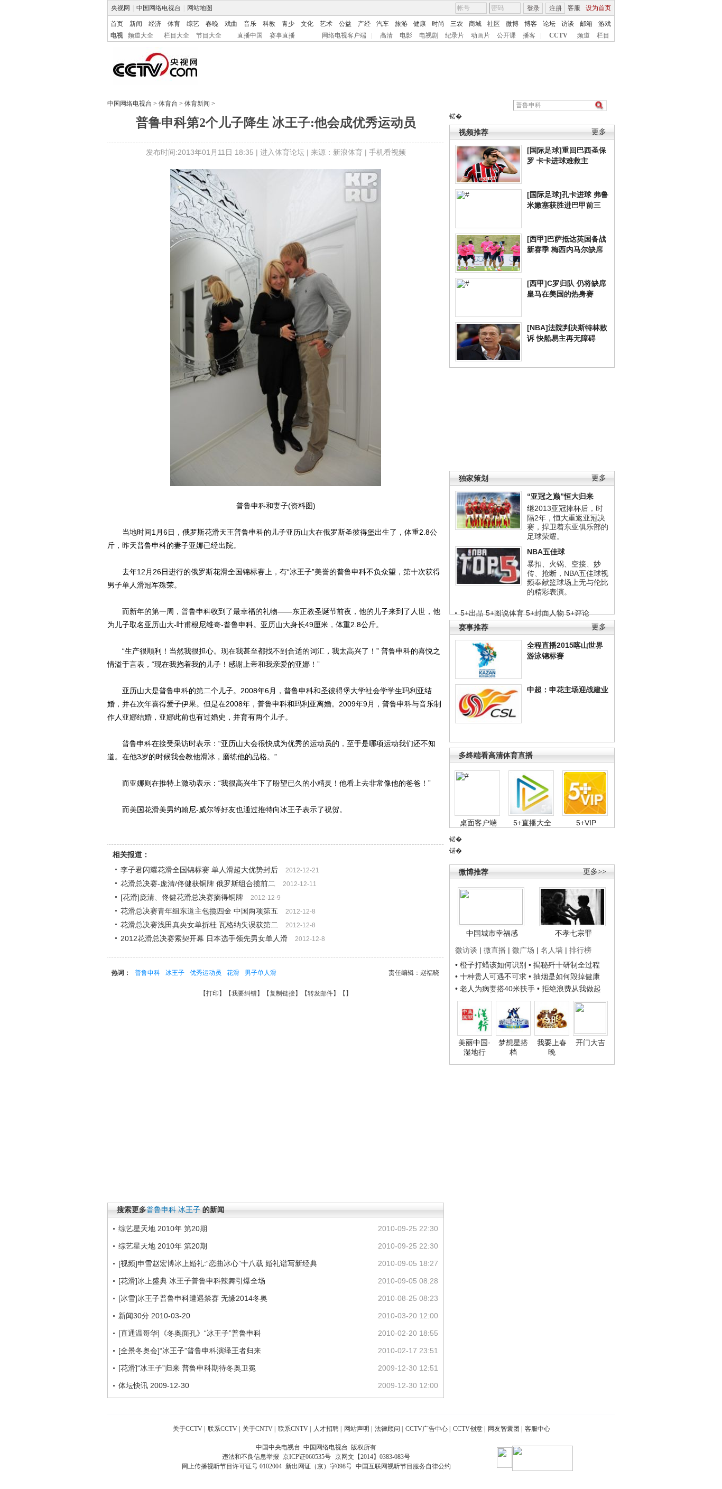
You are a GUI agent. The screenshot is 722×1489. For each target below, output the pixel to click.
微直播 (495, 950)
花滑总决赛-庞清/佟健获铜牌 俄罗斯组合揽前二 (198, 883)
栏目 (603, 35)
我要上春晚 (552, 1047)
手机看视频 (387, 152)
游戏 (604, 23)
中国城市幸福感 (492, 933)
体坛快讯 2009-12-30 (153, 1385)
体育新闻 (197, 103)
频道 (583, 35)
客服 (574, 8)
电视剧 (428, 35)
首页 (116, 23)
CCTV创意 (468, 1428)
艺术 (326, 23)
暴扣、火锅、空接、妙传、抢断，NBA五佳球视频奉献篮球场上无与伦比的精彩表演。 (567, 578)
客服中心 (537, 1428)
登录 (533, 8)
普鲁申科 (147, 972)
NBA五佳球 (546, 551)
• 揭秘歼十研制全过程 (564, 965)
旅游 (401, 23)
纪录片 (454, 35)
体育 (174, 23)
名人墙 (552, 950)
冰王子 (174, 972)
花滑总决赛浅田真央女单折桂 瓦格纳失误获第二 (199, 924)
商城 (475, 23)
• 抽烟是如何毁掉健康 (564, 976)
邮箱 (586, 23)
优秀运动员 (205, 972)
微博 (512, 23)
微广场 (523, 950)
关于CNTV (258, 1428)
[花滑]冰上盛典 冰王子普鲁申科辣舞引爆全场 (191, 1281)
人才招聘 (326, 1428)
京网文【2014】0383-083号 (372, 1456)
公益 (345, 23)
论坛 (549, 23)
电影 (406, 35)
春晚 (212, 23)
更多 (598, 132)
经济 (155, 23)
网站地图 (199, 8)
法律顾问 (387, 1428)
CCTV (558, 35)
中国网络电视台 (158, 8)
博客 (530, 23)
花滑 (233, 972)
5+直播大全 (532, 822)
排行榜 (580, 950)
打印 (212, 993)
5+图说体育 (505, 613)
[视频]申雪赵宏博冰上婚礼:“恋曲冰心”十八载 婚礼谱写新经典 (217, 1263)
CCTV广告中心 (426, 1428)
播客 (529, 35)
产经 (364, 23)
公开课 (506, 35)
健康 (419, 23)
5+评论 (577, 613)
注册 (555, 8)
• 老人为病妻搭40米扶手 (495, 988)
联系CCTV (222, 1428)
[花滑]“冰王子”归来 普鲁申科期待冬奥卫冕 (187, 1368)
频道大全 (140, 35)
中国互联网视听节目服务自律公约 (403, 1466)
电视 (116, 35)
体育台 (168, 103)
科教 (269, 23)
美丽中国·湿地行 (474, 1047)
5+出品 (472, 613)
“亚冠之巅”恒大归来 (560, 496)
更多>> (594, 872)
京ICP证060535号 (307, 1456)
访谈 (567, 23)
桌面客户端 (478, 822)
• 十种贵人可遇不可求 (492, 976)
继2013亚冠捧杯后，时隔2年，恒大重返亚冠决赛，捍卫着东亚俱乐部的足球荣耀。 (567, 522)
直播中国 (250, 35)
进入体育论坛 (282, 152)
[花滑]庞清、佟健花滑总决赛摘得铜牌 (182, 897)
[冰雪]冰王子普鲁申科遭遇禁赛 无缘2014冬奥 (192, 1298)
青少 (288, 23)
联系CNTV (293, 1428)
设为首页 (598, 8)
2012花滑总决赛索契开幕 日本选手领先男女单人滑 (204, 938)
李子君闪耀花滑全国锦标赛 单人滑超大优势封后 (199, 870)
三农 (456, 23)
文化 (307, 23)
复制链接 (282, 993)
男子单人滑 (260, 972)
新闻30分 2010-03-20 (154, 1315)
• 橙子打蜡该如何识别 (490, 965)
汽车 (382, 23)
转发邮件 (320, 993)
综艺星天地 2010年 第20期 (162, 1228)
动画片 (480, 35)
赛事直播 (282, 35)
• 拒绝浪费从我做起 (569, 988)
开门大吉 (590, 1042)
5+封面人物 (545, 613)
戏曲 (231, 23)
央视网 (120, 8)
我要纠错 (244, 993)
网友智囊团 (504, 1428)
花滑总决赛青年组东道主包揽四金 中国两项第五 (199, 911)
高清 (386, 35)
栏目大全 (176, 35)
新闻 (135, 23)
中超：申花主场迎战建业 (567, 689)
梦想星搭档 (513, 1047)
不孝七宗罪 (573, 933)
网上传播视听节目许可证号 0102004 (232, 1466)
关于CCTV (187, 1428)
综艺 (193, 23)
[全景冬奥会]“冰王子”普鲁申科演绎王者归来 (189, 1350)
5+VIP (586, 822)
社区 (493, 23)
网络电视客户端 (344, 35)
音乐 (250, 23)
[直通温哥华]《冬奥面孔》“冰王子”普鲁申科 (189, 1333)
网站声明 (356, 1428)
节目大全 (208, 35)
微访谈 (466, 950)
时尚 (438, 23)
